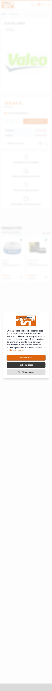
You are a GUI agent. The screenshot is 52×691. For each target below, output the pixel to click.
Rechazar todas (26, 365)
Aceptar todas (26, 357)
